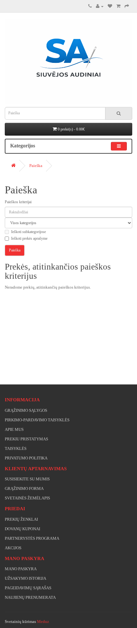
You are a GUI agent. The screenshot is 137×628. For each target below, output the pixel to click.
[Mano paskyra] (100, 6)
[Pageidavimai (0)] (110, 6)
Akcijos (13, 547)
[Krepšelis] (118, 6)
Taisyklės (15, 448)
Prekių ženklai (21, 519)
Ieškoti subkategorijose (28, 232)
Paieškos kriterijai (18, 202)
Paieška (35, 165)
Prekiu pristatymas (26, 439)
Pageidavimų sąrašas (28, 587)
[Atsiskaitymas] (127, 6)
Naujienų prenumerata (30, 597)
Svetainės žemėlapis (27, 498)
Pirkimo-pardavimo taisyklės (37, 420)
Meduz (43, 621)
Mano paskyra (21, 568)
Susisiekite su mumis (27, 479)
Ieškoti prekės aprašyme (29, 238)
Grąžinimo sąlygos (26, 410)
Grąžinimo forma (24, 488)
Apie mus (14, 429)
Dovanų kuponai (22, 528)
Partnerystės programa (32, 538)
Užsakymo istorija (25, 578)
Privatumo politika (26, 458)
